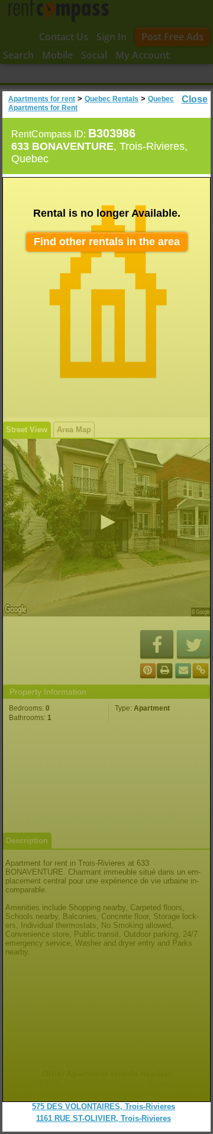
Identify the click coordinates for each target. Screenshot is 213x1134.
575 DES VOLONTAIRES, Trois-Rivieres (103, 1106)
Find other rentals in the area (107, 242)
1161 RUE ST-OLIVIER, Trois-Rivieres (103, 1118)
